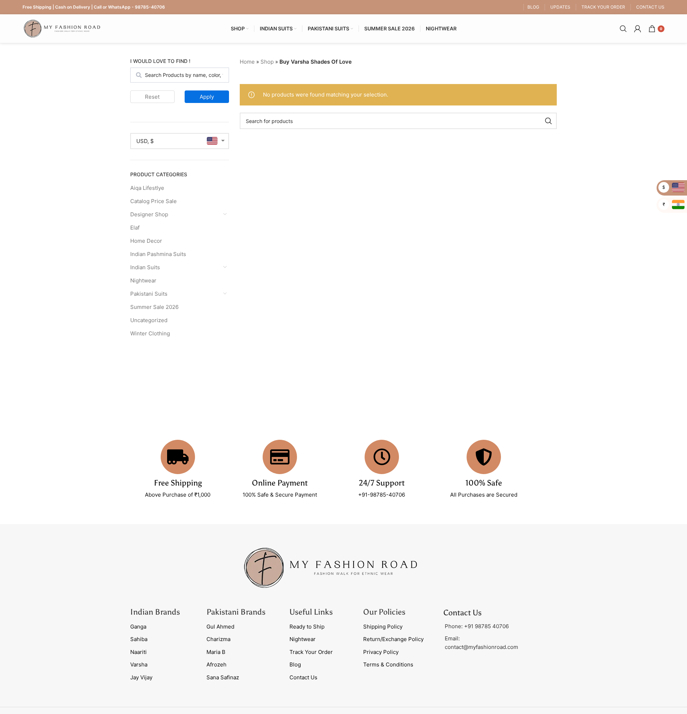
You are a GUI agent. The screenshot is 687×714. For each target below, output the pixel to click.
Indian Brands (155, 612)
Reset (152, 96)
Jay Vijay (141, 677)
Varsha (138, 664)
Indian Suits (145, 267)
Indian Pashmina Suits (158, 254)
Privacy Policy (381, 652)
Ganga (138, 626)
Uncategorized (148, 320)
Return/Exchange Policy (393, 639)
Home (247, 61)
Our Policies (384, 612)
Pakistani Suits (148, 293)
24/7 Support (382, 483)
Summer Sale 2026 (154, 307)
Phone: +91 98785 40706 (477, 626)
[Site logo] (62, 28)
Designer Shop (149, 214)
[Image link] (330, 567)
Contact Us (303, 677)
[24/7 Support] (382, 457)
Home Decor (146, 240)
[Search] (623, 28)
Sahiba (138, 639)
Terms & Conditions (388, 664)
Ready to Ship (307, 626)
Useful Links (311, 612)
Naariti (138, 652)
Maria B (215, 652)
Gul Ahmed (220, 626)
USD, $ (145, 141)
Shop (267, 61)
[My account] (637, 28)
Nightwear (143, 280)
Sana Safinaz (222, 677)
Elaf (135, 227)
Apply (207, 96)
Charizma (218, 639)
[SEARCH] (548, 121)
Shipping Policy (383, 626)
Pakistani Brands (235, 612)
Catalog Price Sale (153, 201)
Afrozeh (216, 664)
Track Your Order (311, 652)
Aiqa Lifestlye (147, 187)
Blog (295, 664)
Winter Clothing (150, 333)
